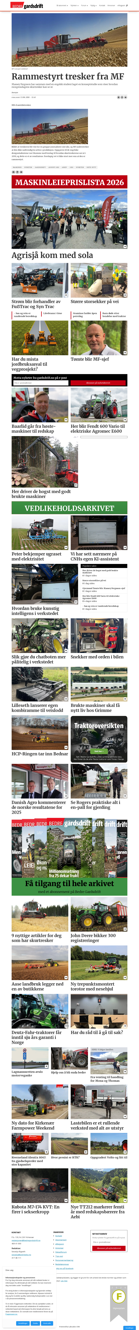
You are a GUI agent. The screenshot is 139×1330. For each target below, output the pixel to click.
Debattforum (61, 1252)
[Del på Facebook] (118, 97)
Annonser (111, 5)
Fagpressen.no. (12, 1314)
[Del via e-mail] (125, 97)
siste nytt (91, 167)
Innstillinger (129, 1328)
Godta (35, 1323)
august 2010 (53, 167)
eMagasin (121, 5)
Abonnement (60, 1240)
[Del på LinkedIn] (122, 97)
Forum (83, 5)
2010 (71, 167)
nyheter (28, 167)
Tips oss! (59, 1256)
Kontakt (102, 5)
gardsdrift (40, 167)
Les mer (64, 1281)
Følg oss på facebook (64, 1268)
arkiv (64, 167)
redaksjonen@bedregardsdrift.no (26, 1240)
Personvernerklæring (64, 1260)
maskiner (17, 167)
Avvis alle (47, 1323)
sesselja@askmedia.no (21, 1254)
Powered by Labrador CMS (69, 1327)
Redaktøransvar (62, 1264)
